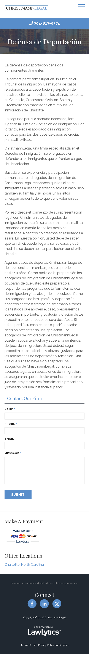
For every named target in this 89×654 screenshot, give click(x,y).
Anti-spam (62, 645)
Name (10, 409)
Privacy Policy (46, 645)
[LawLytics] (44, 631)
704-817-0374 (47, 23)
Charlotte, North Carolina (24, 564)
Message (13, 453)
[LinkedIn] (44, 604)
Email (10, 438)
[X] (57, 604)
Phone (11, 424)
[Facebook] (32, 604)
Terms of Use (28, 645)
